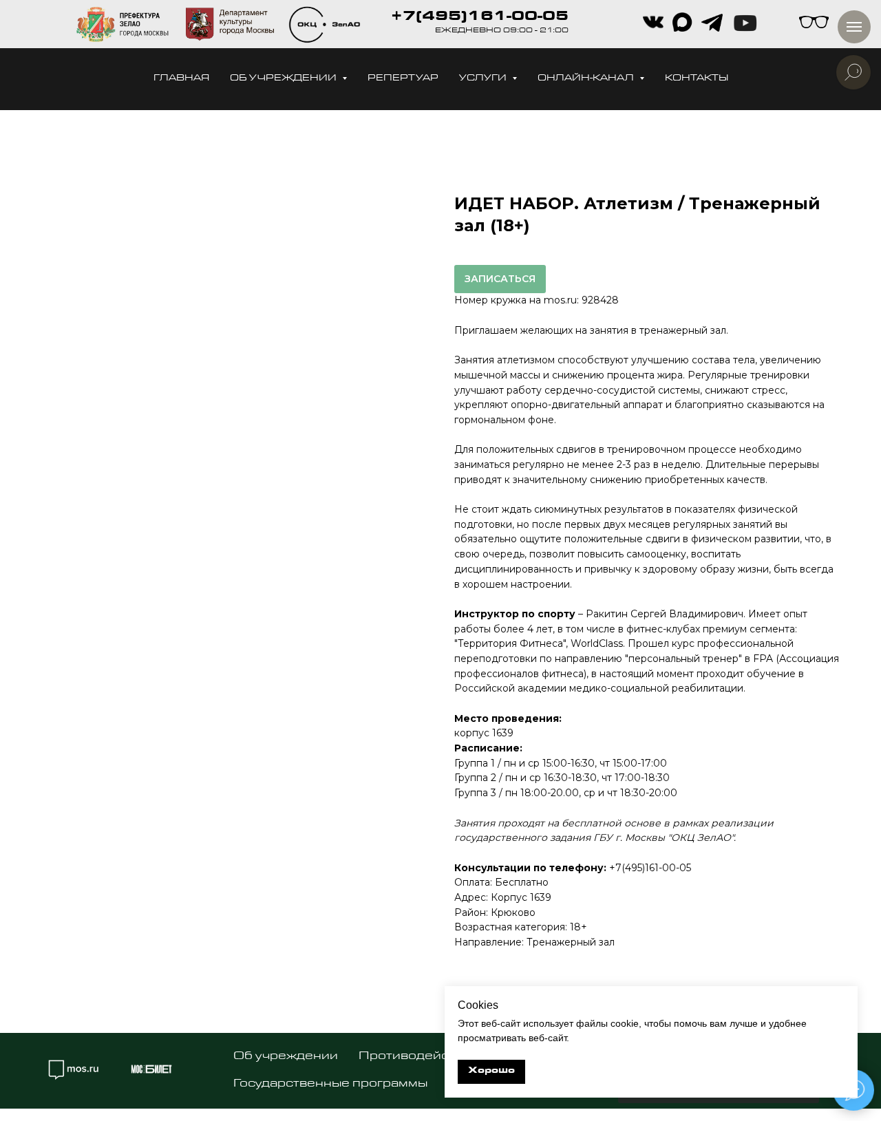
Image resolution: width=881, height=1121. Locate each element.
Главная (181, 78)
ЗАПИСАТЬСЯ (500, 279)
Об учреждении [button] (284, 78)
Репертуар (403, 78)
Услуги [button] (484, 78)
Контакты (696, 78)
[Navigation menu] (854, 27)
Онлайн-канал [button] (587, 78)
